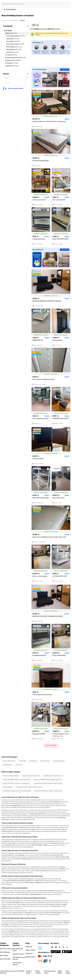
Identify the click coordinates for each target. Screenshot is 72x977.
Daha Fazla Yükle (51, 745)
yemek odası (42, 853)
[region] (51, 49)
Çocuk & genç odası (44, 867)
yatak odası (21, 839)
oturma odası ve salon (18, 826)
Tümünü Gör (64, 42)
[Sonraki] (69, 49)
